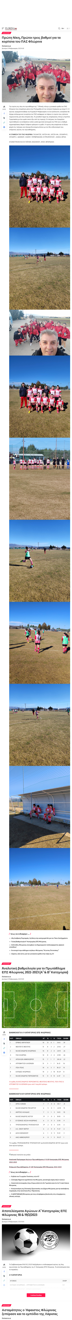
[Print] (4, 127)
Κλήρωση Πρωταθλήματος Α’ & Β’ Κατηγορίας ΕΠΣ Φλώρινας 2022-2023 (35, 1167)
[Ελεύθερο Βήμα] (11, 28)
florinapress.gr (6, 46)
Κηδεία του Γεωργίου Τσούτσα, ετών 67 (25, 1176)
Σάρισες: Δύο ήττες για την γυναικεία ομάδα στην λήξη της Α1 (32, 954)
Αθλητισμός (6, 33)
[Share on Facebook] (4, 113)
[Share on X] (4, 118)
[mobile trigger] (3, 28)
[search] (59, 28)
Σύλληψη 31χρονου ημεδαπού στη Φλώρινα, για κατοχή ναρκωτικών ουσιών (38, 1180)
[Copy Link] (4, 122)
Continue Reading (36, 1295)
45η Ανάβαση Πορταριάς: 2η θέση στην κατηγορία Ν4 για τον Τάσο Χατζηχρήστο (39, 938)
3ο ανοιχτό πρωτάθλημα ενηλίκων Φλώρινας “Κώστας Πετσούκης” (35, 950)
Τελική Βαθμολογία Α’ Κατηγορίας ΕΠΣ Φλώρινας (28, 942)
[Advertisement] (36, 13)
